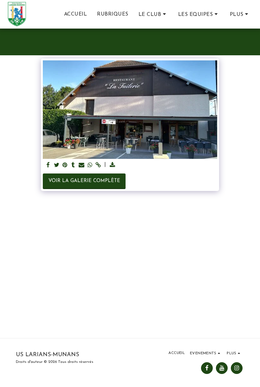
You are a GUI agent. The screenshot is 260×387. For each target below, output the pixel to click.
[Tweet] (57, 165)
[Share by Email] (82, 165)
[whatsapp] (90, 165)
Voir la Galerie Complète (84, 181)
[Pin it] (65, 165)
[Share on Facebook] (48, 165)
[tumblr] (73, 165)
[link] (98, 165)
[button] (153, 14)
